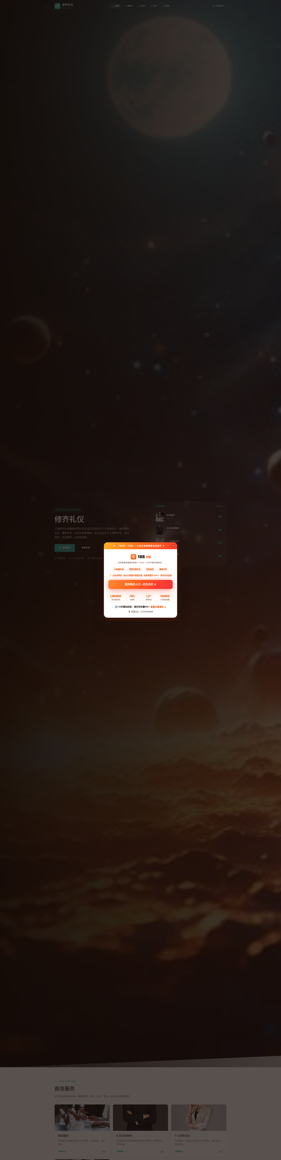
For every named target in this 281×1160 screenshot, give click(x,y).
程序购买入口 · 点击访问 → (140, 585)
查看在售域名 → (158, 606)
